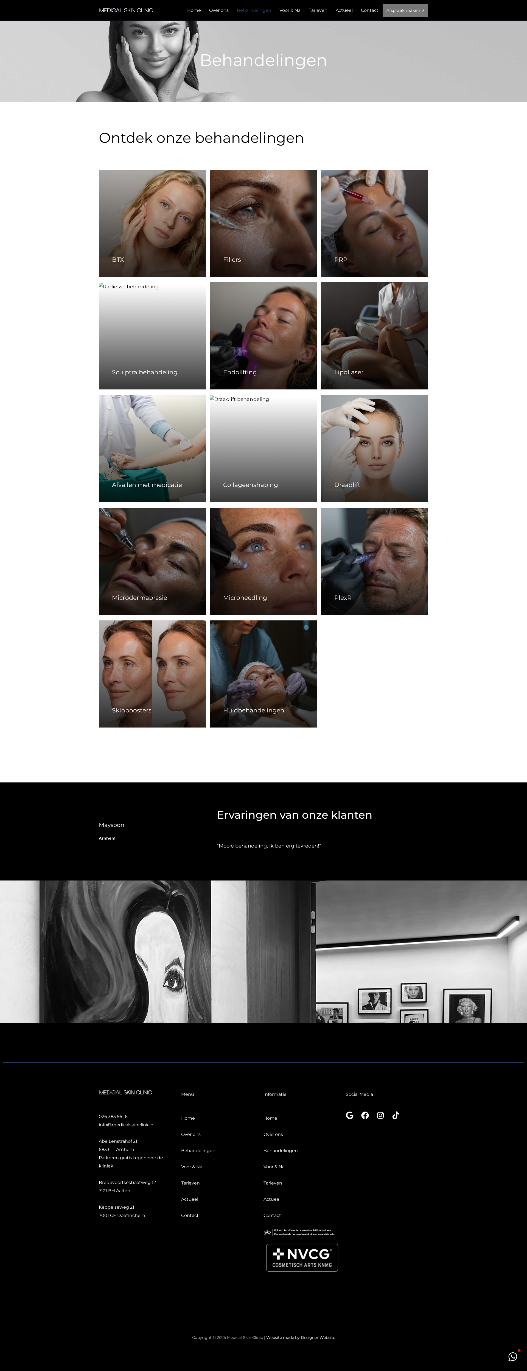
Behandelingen (254, 10)
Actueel (344, 10)
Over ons (219, 10)
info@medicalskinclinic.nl (127, 1124)
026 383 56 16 (113, 1116)
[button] (513, 1357)
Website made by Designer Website (300, 1337)
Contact (370, 10)
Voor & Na (290, 10)
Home (194, 10)
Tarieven (318, 10)
